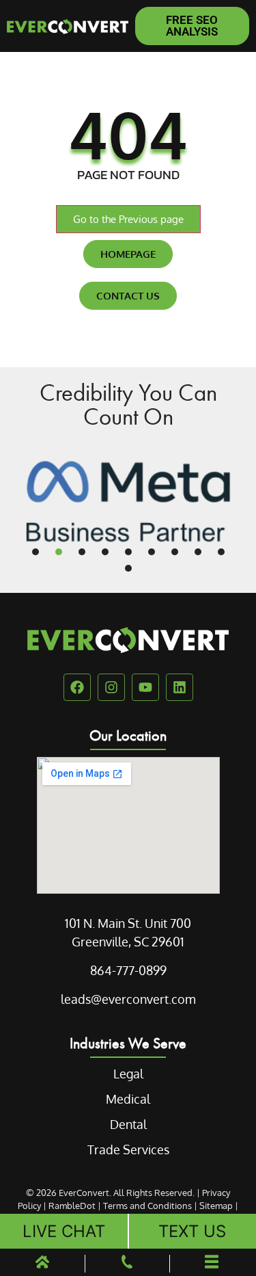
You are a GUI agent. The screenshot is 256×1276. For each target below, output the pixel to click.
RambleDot (72, 1205)
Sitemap (216, 1205)
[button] (35, 551)
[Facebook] (77, 687)
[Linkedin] (179, 687)
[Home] (42, 1264)
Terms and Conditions (147, 1205)
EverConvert (84, 1192)
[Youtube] (145, 687)
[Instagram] (111, 687)
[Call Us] (127, 1264)
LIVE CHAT (64, 1231)
